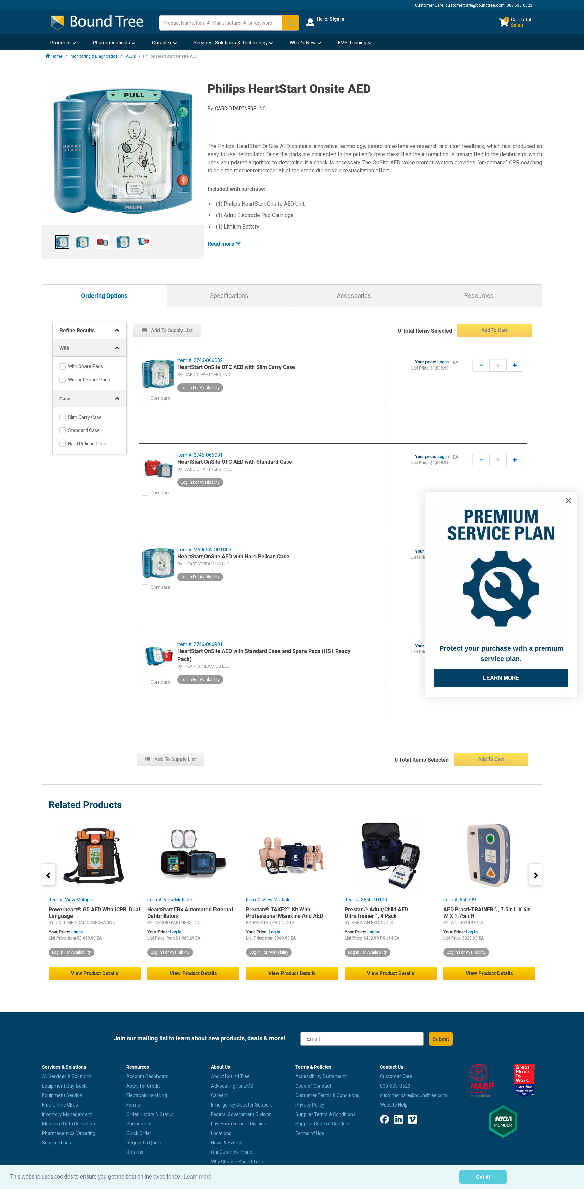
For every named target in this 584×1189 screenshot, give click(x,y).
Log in (443, 361)
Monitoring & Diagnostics (94, 56)
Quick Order (138, 1133)
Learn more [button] (197, 1177)
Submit (440, 1039)
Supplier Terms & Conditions (325, 1114)
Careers (219, 1095)
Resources (479, 295)
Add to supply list (171, 330)
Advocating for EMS (232, 1086)
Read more (222, 244)
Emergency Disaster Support (241, 1105)
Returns (134, 1152)
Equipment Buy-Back (64, 1086)
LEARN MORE (501, 678)
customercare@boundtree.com (475, 5)
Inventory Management (67, 1114)
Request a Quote (144, 1142)
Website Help (394, 1105)
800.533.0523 (519, 5)
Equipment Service (62, 1095)
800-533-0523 (395, 1086)
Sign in (337, 19)
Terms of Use (309, 1133)
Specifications (229, 295)
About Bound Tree (230, 1076)
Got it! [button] (483, 1177)
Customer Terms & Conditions (327, 1095)
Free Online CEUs (60, 1105)
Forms (133, 1105)
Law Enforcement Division (238, 1123)
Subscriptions (56, 1142)
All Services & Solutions (67, 1076)
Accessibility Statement (320, 1076)
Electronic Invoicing (146, 1095)
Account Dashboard (147, 1076)
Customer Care (396, 1076)
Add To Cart (494, 330)
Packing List (139, 1123)
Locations (221, 1133)
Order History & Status (150, 1114)
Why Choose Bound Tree (237, 1161)
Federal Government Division (241, 1114)
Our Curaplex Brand (231, 1152)
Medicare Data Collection (68, 1123)
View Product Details (94, 973)
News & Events (226, 1142)
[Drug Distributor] (482, 1081)
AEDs (131, 56)
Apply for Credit (143, 1086)
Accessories (354, 295)
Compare (160, 398)
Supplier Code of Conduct (322, 1123)
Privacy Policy (309, 1105)
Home (57, 56)
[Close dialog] (569, 500)
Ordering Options (104, 296)
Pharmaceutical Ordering (68, 1133)
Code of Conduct (313, 1086)
